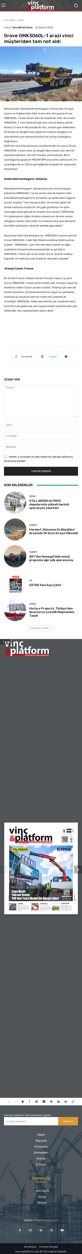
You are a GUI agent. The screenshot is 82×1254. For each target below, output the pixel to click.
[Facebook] (20, 1230)
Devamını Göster (39, 628)
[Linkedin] (41, 1230)
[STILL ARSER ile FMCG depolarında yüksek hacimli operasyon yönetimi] (15, 503)
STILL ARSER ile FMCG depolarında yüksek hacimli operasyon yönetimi (49, 504)
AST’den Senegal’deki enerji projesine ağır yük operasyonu (51, 558)
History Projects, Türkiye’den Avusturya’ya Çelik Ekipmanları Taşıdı (52, 612)
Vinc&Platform (22, 27)
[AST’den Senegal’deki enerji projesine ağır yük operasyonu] (15, 556)
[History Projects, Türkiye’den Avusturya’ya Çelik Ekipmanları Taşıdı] (15, 610)
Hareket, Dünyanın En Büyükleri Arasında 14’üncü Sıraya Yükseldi (53, 531)
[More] (66, 357)
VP (30, 581)
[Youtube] (62, 1230)
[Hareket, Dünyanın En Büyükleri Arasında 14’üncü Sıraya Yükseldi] (15, 529)
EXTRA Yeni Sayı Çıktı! (45, 585)
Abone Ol (68, 1121)
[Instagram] (30, 1230)
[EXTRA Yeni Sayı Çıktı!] (15, 583)
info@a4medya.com (46, 1220)
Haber (33, 525)
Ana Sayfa (9, 20)
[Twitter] (52, 1230)
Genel (21, 20)
